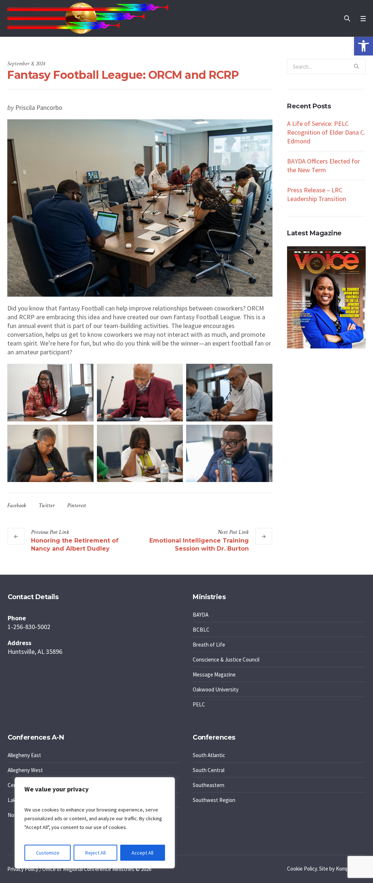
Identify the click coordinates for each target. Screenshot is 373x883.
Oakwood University (216, 689)
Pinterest (76, 505)
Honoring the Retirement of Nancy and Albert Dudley (74, 544)
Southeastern (208, 785)
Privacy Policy (22, 868)
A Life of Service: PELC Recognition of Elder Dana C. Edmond (326, 132)
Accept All (142, 852)
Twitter (47, 505)
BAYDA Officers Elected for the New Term (323, 165)
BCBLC (201, 629)
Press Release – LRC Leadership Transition (316, 194)
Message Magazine (214, 674)
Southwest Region (214, 800)
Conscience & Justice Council (226, 659)
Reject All (95, 852)
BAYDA (200, 614)
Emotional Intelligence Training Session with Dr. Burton (199, 544)
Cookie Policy (302, 868)
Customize (47, 852)
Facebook (16, 505)
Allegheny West (25, 770)
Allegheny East (24, 755)
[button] (363, 45)
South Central (208, 770)
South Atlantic (209, 755)
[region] (95, 822)
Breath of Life (209, 644)
